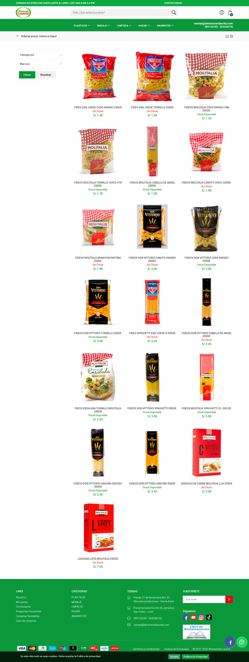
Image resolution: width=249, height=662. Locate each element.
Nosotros (21, 597)
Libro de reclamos (26, 620)
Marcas (25, 64)
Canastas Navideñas (28, 616)
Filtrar (27, 74)
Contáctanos (23, 606)
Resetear (45, 74)
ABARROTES (164, 25)
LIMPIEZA (122, 25)
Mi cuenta (21, 602)
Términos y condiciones (146, 649)
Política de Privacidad (195, 656)
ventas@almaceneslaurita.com (152, 624)
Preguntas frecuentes (28, 611)
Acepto (174, 656)
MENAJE (102, 25)
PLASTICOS (80, 25)
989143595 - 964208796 (148, 618)
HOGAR (142, 25)
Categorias (27, 54)
